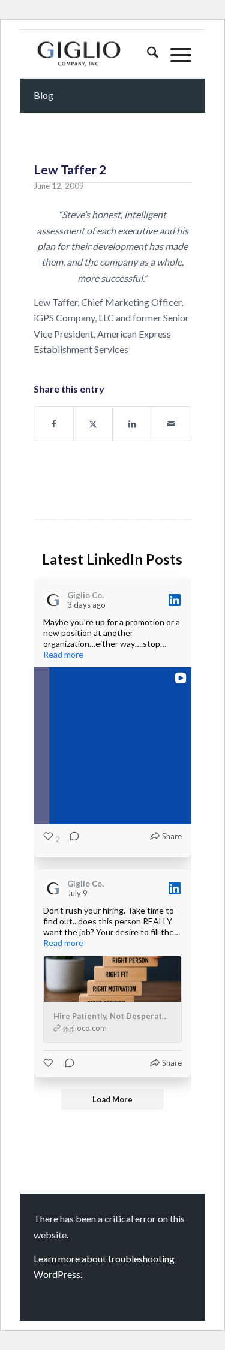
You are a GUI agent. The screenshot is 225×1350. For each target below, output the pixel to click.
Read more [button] (63, 654)
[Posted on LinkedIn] (174, 600)
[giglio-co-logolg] (97, 54)
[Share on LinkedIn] (132, 424)
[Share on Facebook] (53, 424)
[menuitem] (146, 54)
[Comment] (71, 839)
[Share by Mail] (171, 424)
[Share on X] (93, 424)
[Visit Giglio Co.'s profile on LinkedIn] (55, 600)
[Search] (146, 54)
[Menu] (174, 54)
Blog (43, 95)
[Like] (49, 1063)
